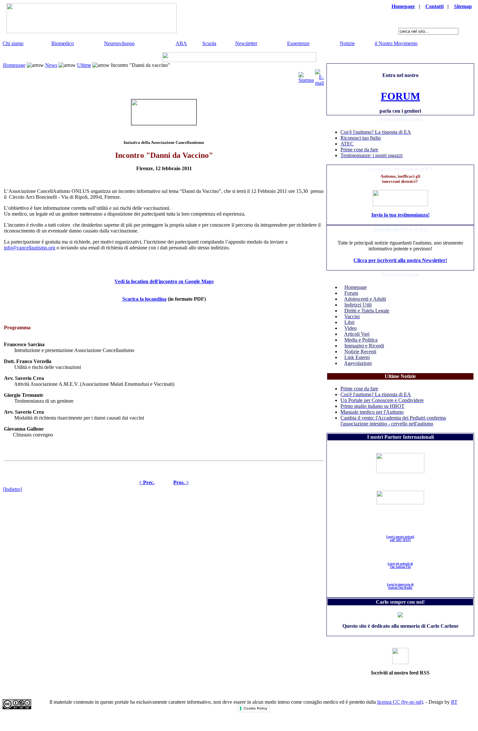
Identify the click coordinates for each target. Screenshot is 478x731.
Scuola (209, 43)
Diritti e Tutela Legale (366, 310)
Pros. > (181, 482)
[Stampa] (306, 76)
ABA (181, 43)
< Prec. (146, 482)
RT (454, 702)
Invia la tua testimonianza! (400, 215)
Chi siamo (13, 43)
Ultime (84, 65)
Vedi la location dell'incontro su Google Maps (164, 281)
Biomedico (62, 43)
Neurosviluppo (119, 43)
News (51, 65)
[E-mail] (319, 76)
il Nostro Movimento (396, 43)
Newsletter (246, 43)
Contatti (434, 6)
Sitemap (463, 6)
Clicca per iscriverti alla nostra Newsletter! (400, 260)
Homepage (403, 6)
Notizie (347, 43)
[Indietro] (12, 489)
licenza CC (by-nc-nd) (400, 702)
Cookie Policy (255, 708)
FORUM (400, 96)
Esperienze (298, 43)
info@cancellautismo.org (29, 247)
